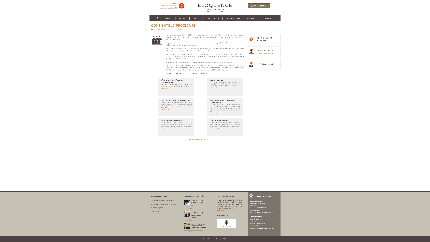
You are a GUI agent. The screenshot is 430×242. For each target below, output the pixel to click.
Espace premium (258, 6)
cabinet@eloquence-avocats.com (263, 212)
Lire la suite (165, 88)
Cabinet (168, 18)
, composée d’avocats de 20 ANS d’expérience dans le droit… (229, 204)
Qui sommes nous (225, 196)
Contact (267, 18)
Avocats (182, 18)
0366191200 (261, 224)
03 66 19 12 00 (262, 208)
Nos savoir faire (233, 18)
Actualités (251, 18)
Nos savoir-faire (160, 30)
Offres (196, 18)
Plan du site (155, 211)
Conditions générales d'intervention (163, 204)
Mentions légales (157, 208)
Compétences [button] (212, 18)
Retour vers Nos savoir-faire (197, 139)
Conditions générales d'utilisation (162, 201)
